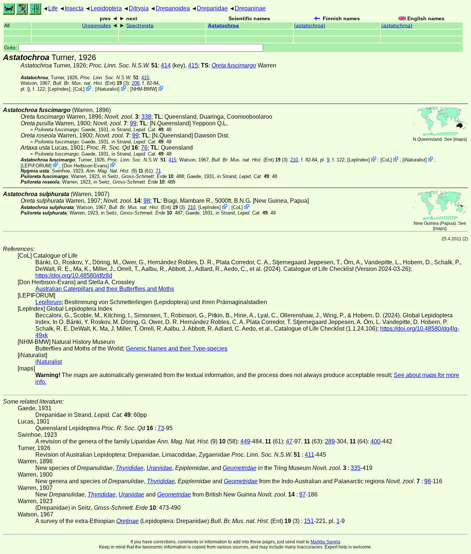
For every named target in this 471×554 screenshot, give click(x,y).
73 (160, 428)
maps (459, 139)
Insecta (74, 8)
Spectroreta (139, 25)
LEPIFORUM (36, 165)
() (309, 25)
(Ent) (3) (91, 83)
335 (356, 468)
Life (53, 8)
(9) (111, 171)
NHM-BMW (144, 89)
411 (309, 455)
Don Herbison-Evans (85, 165)
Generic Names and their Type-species (176, 348)
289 (330, 441)
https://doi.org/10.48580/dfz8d (73, 275)
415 (193, 65)
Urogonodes (96, 25)
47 (289, 441)
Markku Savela (325, 541)
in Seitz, (137, 176)
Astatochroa (223, 25)
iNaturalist (107, 89)
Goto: (11, 47)
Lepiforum (48, 302)
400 (375, 441)
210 (294, 160)
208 (135, 83)
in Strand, (137, 129)
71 (158, 171)
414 (166, 65)
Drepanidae (212, 8)
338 (146, 117)
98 (147, 201)
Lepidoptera (106, 8)
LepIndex (59, 89)
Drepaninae (250, 8)
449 (245, 441)
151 (309, 521)
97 (302, 494)
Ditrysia (139, 8)
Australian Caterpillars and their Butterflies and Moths (104, 289)
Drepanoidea (173, 8)
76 (144, 147)
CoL (79, 89)
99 (133, 123)
